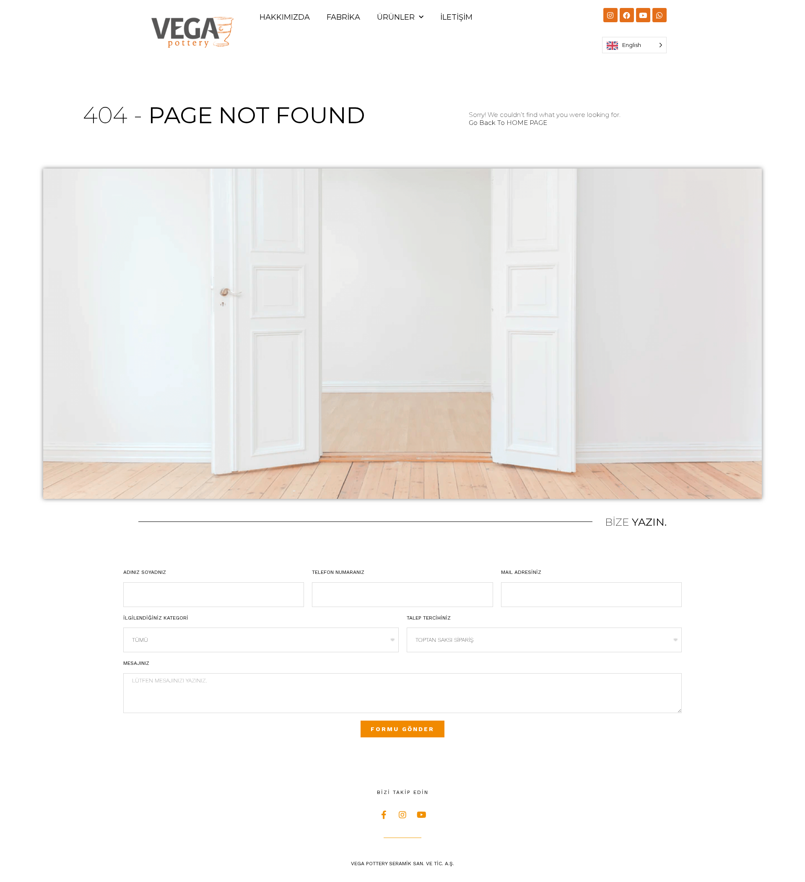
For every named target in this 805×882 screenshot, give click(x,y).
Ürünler (396, 17)
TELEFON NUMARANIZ (338, 572)
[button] (508, 122)
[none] (634, 45)
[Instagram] (610, 15)
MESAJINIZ (136, 663)
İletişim (456, 17)
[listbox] (634, 45)
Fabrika (343, 17)
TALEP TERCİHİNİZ (429, 618)
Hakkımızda (285, 17)
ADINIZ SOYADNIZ (144, 572)
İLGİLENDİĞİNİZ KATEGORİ (155, 618)
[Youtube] (643, 15)
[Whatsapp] (659, 15)
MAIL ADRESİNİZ (521, 572)
